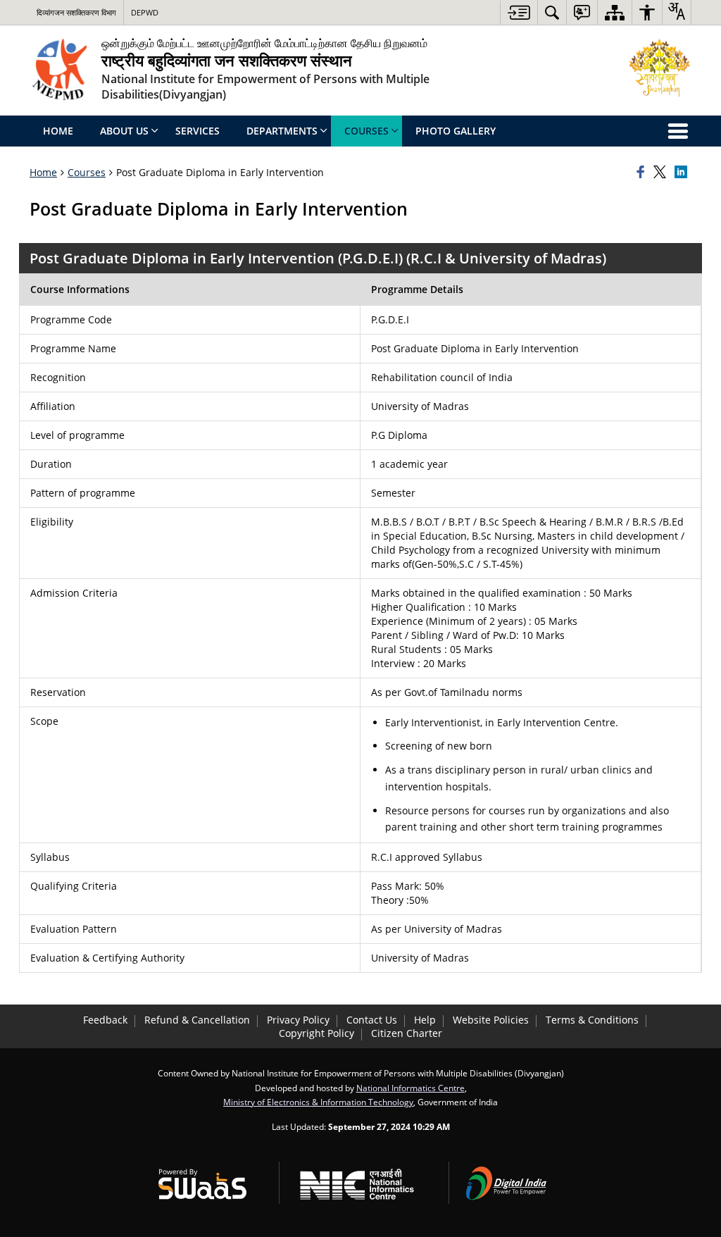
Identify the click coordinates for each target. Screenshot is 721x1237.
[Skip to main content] (518, 12)
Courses (87, 172)
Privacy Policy (298, 1019)
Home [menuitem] (58, 130)
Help (425, 1019)
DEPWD (144, 12)
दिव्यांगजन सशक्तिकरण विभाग (76, 12)
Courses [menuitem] (366, 130)
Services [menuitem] (197, 130)
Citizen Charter (406, 1033)
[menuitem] (552, 12)
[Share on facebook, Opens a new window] (642, 172)
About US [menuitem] (124, 130)
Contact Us (371, 1019)
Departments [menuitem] (282, 130)
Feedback (105, 1019)
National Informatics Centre (410, 1087)
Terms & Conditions (592, 1019)
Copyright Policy (316, 1033)
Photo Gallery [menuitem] (455, 130)
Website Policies (491, 1019)
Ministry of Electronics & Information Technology (318, 1101)
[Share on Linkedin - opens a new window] (683, 172)
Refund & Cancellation (197, 1019)
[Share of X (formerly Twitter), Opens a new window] (661, 172)
